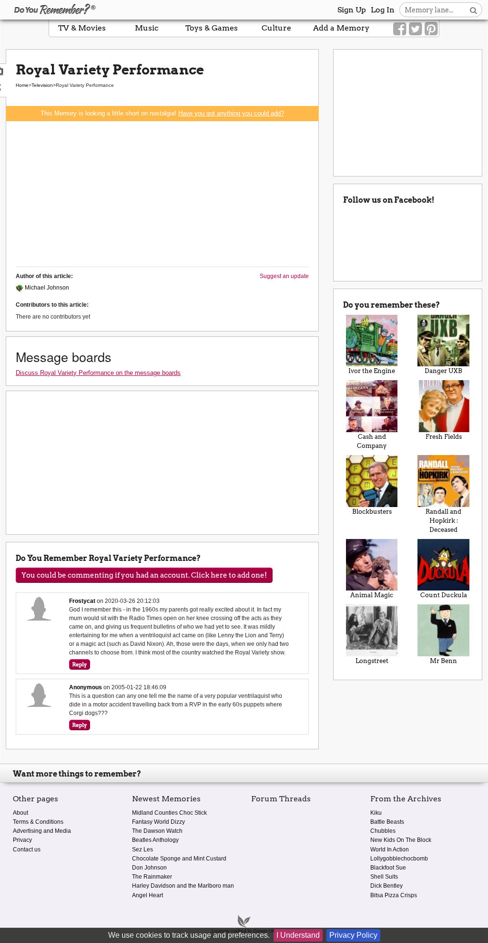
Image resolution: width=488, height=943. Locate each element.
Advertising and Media (42, 831)
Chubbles (383, 831)
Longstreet (372, 660)
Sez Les (142, 849)
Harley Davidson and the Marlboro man (183, 885)
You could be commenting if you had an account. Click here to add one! (144, 575)
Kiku (376, 812)
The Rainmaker (152, 876)
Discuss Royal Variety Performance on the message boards (98, 372)
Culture (276, 27)
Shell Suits (384, 876)
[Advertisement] (162, 192)
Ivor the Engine (371, 370)
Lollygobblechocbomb (399, 858)
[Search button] (473, 10)
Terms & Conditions (38, 822)
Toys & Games (211, 27)
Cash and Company (371, 441)
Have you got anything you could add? (231, 113)
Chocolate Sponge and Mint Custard (179, 858)
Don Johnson (149, 867)
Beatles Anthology (155, 840)
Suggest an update (284, 276)
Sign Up (351, 9)
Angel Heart (147, 895)
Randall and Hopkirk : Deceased (443, 520)
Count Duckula (443, 595)
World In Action (389, 849)
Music (147, 27)
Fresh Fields (444, 436)
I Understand (298, 935)
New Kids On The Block (400, 840)
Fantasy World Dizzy (158, 822)
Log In (383, 9)
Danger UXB (443, 370)
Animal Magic (371, 595)
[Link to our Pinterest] (431, 29)
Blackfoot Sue (388, 867)
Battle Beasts (387, 822)
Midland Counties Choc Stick (169, 812)
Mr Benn (443, 660)
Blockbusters (372, 511)
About (20, 812)
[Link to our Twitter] (415, 29)
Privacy (22, 840)
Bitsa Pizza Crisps (393, 895)
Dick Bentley (386, 885)
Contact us (27, 849)
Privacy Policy (353, 935)
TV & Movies (82, 27)
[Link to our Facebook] (399, 29)
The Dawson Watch (157, 831)
